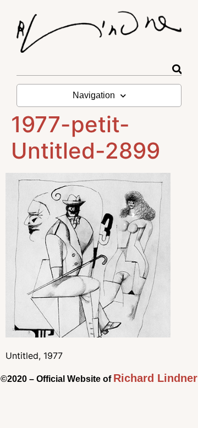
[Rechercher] (177, 69)
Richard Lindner (155, 378)
